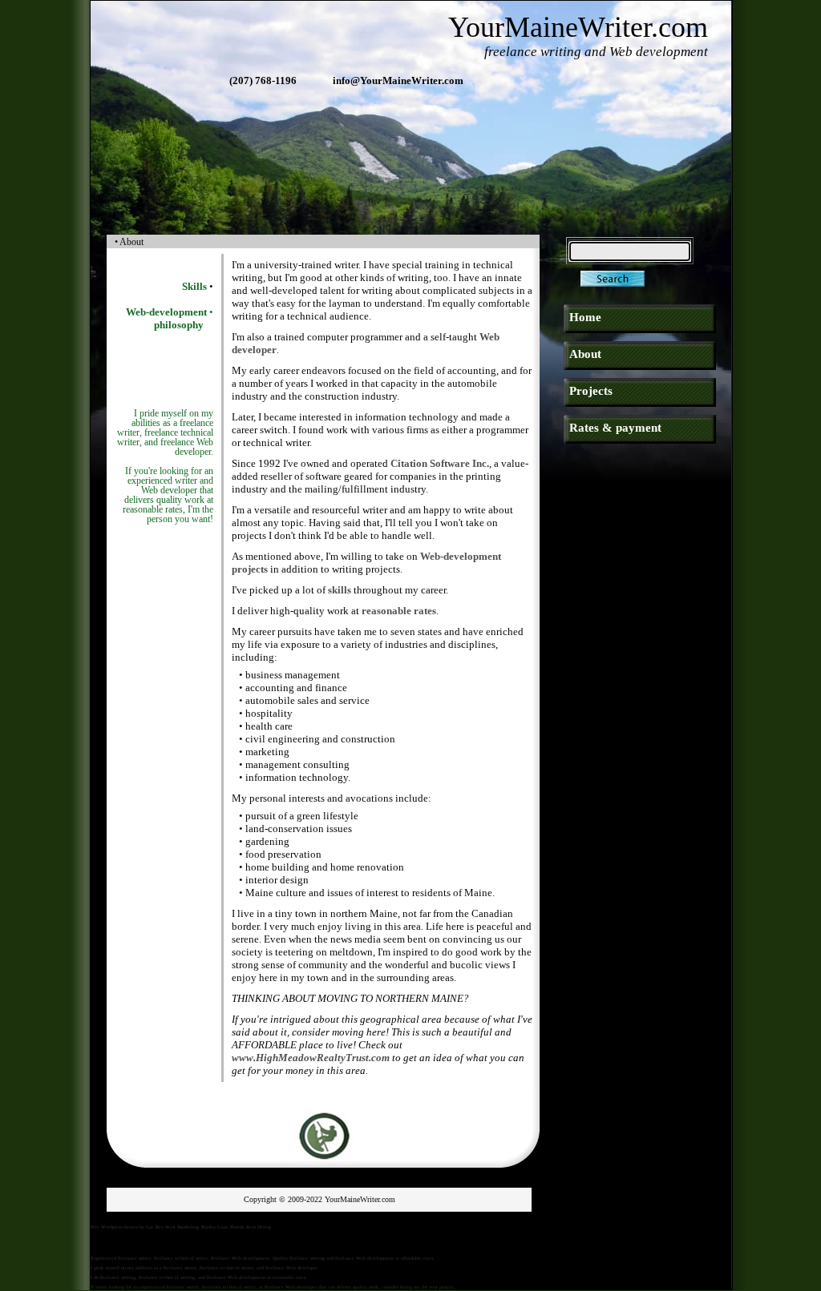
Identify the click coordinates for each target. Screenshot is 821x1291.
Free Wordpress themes (114, 1227)
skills (339, 590)
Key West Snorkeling (177, 1227)
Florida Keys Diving (250, 1227)
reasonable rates (399, 611)
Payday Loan (214, 1227)
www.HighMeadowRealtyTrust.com (311, 1058)
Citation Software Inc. (439, 463)
